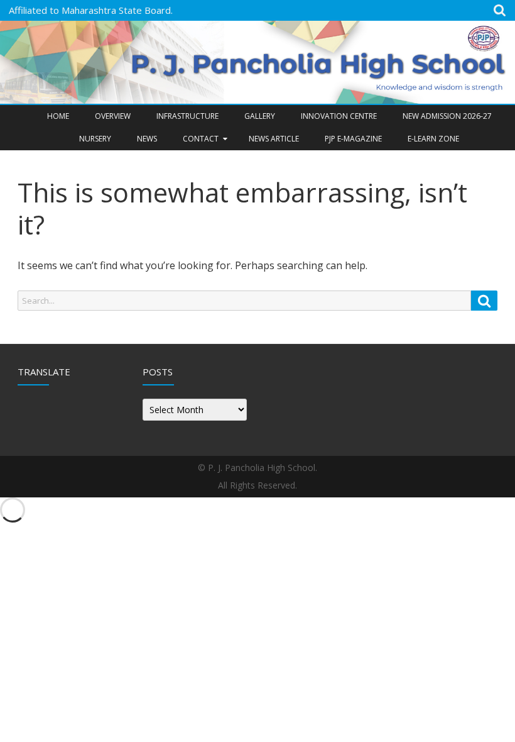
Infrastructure (187, 116)
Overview (113, 116)
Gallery (259, 116)
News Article (274, 138)
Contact (201, 138)
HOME (58, 116)
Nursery (95, 138)
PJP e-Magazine (353, 138)
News (147, 138)
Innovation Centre (339, 116)
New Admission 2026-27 (447, 116)
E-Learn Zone (433, 138)
